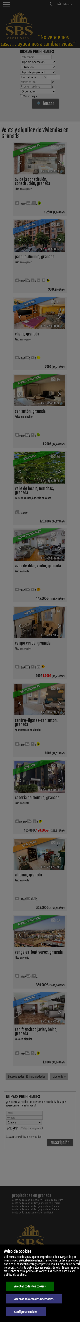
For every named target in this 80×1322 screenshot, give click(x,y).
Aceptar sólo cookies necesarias (34, 1299)
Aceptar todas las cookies (30, 1286)
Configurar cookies (25, 1312)
